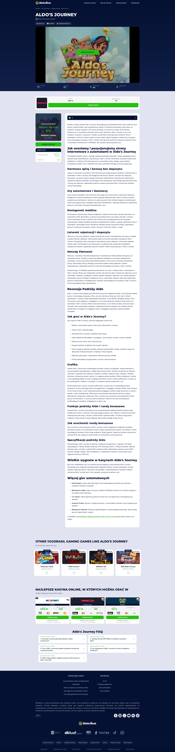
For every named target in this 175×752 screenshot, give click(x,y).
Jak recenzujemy (104, 688)
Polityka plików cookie (60, 749)
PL (37, 715)
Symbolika (76, 684)
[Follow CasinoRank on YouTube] (129, 715)
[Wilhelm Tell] (101, 563)
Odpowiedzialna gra (114, 749)
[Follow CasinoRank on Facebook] (116, 715)
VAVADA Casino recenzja (87, 620)
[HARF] (73, 733)
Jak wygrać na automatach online (75, 691)
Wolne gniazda (121, 3)
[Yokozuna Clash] (47, 563)
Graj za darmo (87, 58)
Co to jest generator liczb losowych (76, 694)
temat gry (73, 301)
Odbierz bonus (93, 105)
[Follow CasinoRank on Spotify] (133, 715)
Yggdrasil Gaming (57, 155)
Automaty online (90, 3)
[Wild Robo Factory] (128, 563)
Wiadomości (135, 3)
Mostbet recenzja (52, 620)
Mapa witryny (130, 749)
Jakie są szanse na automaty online (76, 688)
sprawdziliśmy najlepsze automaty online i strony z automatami (99, 516)
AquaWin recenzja (122, 620)
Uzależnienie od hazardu (94, 749)
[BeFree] (115, 733)
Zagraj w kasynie (87, 52)
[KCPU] (88, 733)
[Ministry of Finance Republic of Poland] (56, 733)
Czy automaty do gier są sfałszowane (76, 681)
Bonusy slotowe (105, 3)
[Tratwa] (102, 733)
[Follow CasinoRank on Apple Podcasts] (137, 715)
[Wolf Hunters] (74, 563)
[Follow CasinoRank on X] (124, 715)
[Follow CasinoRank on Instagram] (120, 715)
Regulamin (44, 749)
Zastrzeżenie (76, 749)
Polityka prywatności (105, 684)
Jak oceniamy (104, 691)
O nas (105, 681)
